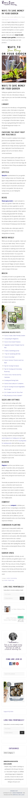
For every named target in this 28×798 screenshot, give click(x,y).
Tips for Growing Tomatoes (11, 366)
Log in (22, 794)
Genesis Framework (17, 793)
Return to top (14, 791)
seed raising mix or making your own (12, 438)
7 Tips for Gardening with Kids (12, 354)
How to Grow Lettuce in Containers (13, 383)
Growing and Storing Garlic (11, 380)
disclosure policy (13, 19)
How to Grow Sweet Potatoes (12, 342)
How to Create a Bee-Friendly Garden (14, 335)
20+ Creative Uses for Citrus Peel (13, 392)
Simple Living (11, 580)
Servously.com (17, 794)
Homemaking (14, 578)
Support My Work (8, 711)
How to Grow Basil (9, 357)
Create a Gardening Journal (11, 351)
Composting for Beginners (11, 339)
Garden (8, 578)
